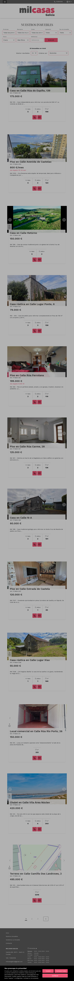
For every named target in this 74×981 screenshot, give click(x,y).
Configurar (55, 975)
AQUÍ (31, 974)
